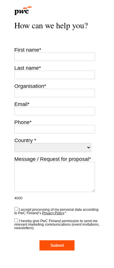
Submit (57, 245)
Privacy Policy (53, 213)
